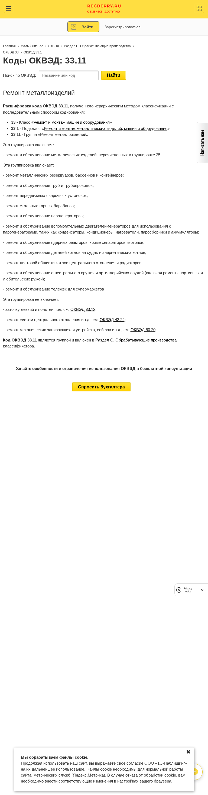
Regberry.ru (104, 8)
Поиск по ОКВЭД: (19, 75)
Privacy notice (188, 590)
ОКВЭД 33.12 (82, 309)
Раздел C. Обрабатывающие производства (136, 340)
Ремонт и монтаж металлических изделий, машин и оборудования (105, 128)
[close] (202, 589)
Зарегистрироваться (123, 27)
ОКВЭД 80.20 (143, 329)
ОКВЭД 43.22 (112, 319)
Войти (87, 27)
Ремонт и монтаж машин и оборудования (72, 122)
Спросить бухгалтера (101, 387)
